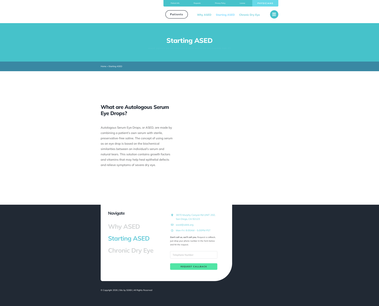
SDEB (129, 290)
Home (103, 66)
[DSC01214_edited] (235, 109)
